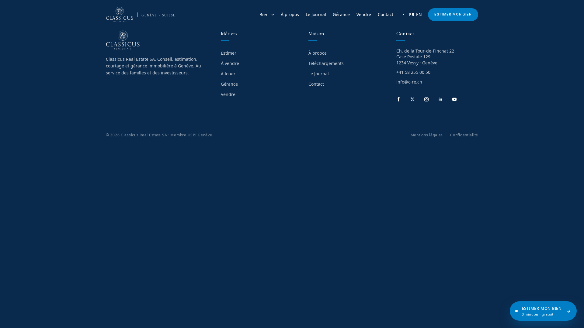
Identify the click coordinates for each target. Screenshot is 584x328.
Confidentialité (464, 135)
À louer (228, 74)
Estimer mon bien (453, 14)
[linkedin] (440, 99)
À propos (290, 14)
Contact (385, 14)
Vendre (363, 14)
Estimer (228, 53)
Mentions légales (427, 135)
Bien (264, 14)
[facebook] (398, 99)
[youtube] (454, 99)
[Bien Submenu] (271, 14)
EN (419, 14)
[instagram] (426, 99)
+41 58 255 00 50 (413, 72)
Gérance (341, 14)
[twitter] (412, 99)
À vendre (230, 63)
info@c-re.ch (409, 82)
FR (411, 14)
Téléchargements (326, 63)
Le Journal (316, 14)
